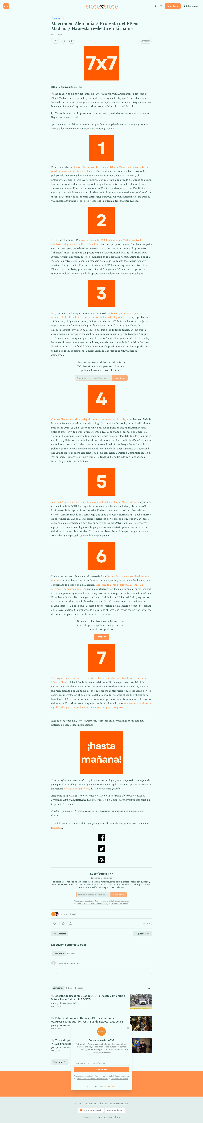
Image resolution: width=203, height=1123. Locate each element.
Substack (87, 1117)
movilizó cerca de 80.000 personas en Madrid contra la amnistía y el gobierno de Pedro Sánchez (96, 242)
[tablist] (64, 953)
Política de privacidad (119, 1078)
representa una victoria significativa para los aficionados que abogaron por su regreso (101, 705)
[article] (101, 1003)
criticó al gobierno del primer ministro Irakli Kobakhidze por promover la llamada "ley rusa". (96, 315)
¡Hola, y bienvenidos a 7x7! (64, 1003)
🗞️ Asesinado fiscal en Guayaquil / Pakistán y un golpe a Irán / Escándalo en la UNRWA (88, 997)
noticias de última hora (76, 789)
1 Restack (72, 914)
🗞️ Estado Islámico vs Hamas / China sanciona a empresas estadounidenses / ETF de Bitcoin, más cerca (87, 1019)
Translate (57, 18)
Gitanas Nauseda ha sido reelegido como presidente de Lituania (88, 419)
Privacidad (92, 1103)
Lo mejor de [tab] (58, 988)
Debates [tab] (79, 988)
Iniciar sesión (191, 6)
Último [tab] (69, 988)
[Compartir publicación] (161, 6)
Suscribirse (173, 6)
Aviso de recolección (118, 1103)
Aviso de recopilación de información (92, 1078)
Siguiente (141, 933)
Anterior (61, 933)
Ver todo (57, 1062)
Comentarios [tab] (58, 953)
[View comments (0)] (63, 41)
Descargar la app (115, 1110)
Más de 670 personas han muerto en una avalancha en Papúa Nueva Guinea (94, 502)
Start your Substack (91, 1110)
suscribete (57, 828)
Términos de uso (101, 1076)
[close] (128, 1028)
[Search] (155, 6)
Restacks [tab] (71, 953)
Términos (103, 1103)
